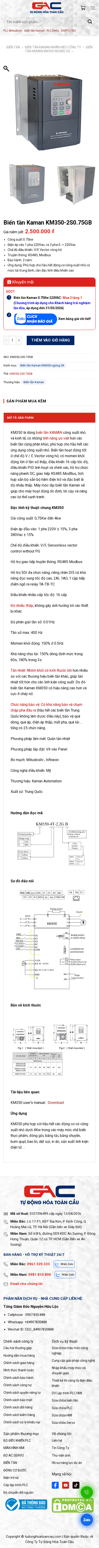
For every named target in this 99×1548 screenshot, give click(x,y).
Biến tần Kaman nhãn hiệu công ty (53, 47)
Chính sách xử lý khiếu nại (21, 1422)
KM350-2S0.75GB (21, 373)
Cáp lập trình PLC (15, 1485)
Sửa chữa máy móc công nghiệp (70, 1350)
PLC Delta (53, 30)
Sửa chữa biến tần (65, 1400)
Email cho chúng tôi (26, 1284)
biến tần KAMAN (49, 432)
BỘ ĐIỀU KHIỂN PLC (17, 1440)
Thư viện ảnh (61, 1455)
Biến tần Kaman (34, 30)
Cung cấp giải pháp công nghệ (73, 1360)
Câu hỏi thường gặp (17, 1348)
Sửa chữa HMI (62, 1415)
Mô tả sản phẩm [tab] (20, 417)
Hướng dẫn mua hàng (19, 1355)
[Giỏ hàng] (82, 8)
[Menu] (93, 8)
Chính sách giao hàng (18, 1363)
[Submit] (90, 21)
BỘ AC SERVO (13, 1455)
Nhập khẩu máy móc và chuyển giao (69, 1370)
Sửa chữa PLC (62, 1408)
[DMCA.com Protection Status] (73, 1505)
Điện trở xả (11, 1477)
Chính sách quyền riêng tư (22, 1392)
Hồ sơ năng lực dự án (67, 1463)
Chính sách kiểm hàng (19, 1415)
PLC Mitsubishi (12, 30)
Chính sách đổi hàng (17, 1407)
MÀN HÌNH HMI (13, 1448)
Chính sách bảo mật (17, 1400)
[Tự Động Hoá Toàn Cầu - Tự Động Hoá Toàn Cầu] (46, 8)
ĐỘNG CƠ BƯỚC (14, 1470)
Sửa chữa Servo (63, 1422)
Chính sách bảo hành (18, 1378)
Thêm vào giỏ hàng (50, 340)
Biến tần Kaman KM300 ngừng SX (59, 49)
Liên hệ (57, 1440)
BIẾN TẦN (13, 47)
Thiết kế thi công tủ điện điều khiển (72, 1383)
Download (56, 1102)
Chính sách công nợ (17, 1385)
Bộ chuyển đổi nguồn (18, 1492)
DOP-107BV (68, 30)
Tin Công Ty (60, 1448)
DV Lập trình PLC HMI (67, 1393)
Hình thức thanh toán (18, 1370)
